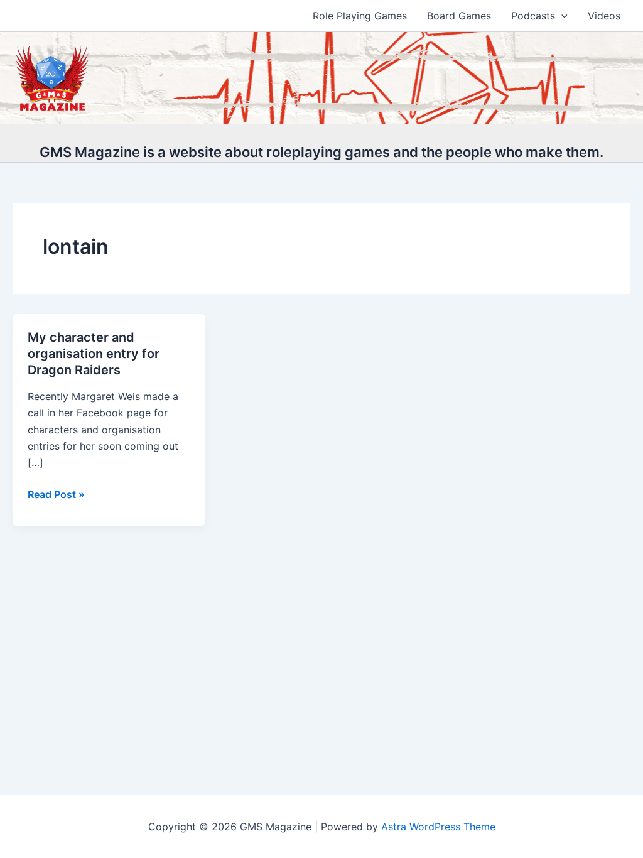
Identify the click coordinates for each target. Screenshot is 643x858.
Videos (604, 15)
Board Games (459, 15)
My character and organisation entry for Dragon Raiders (93, 353)
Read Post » (56, 494)
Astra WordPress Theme (438, 826)
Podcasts (533, 15)
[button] (561, 15)
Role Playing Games (360, 15)
